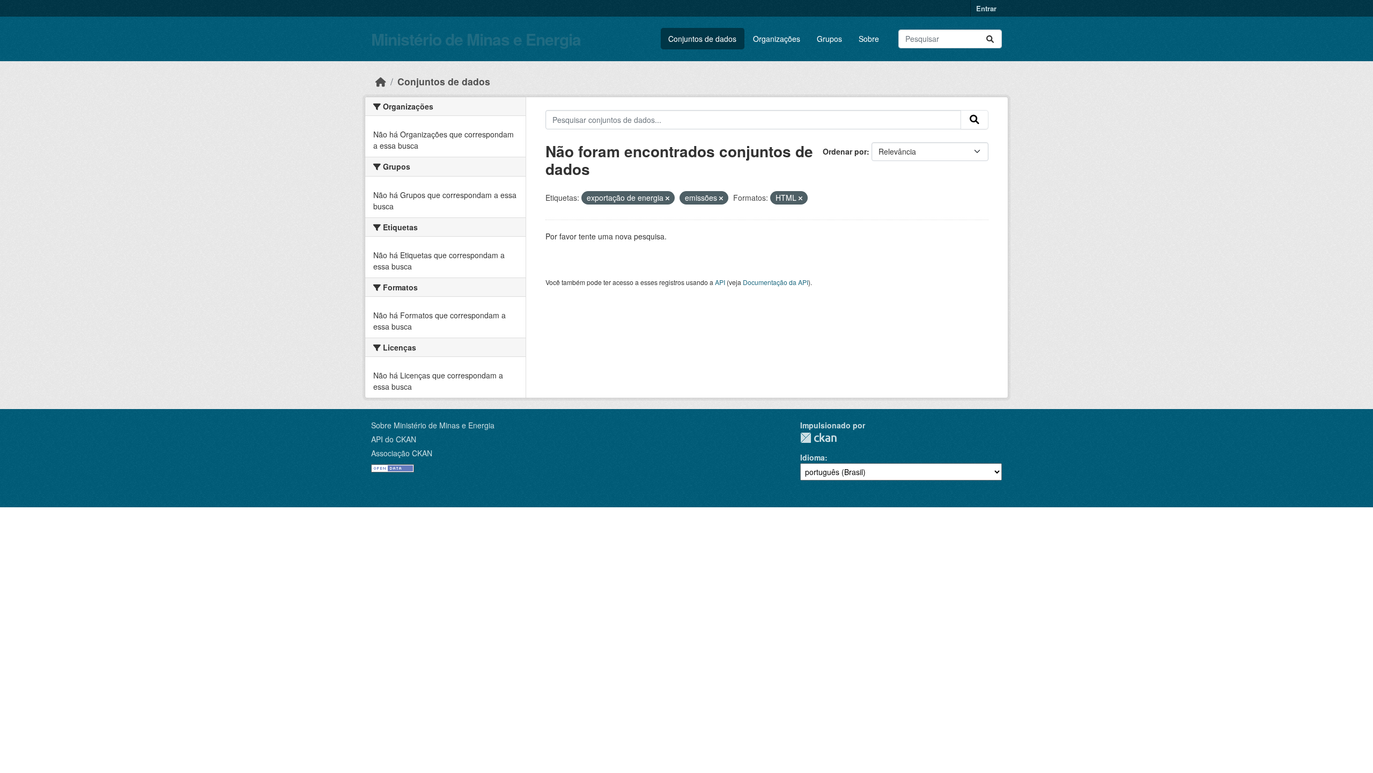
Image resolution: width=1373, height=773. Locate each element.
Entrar (986, 8)
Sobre (869, 38)
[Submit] (990, 39)
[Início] (380, 81)
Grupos (829, 38)
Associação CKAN (401, 453)
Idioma (812, 457)
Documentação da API (775, 282)
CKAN (818, 437)
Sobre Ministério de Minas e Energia (432, 425)
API (720, 282)
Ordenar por (845, 151)
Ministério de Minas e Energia (476, 38)
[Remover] (667, 198)
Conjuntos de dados (702, 38)
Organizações (776, 38)
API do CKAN (393, 439)
